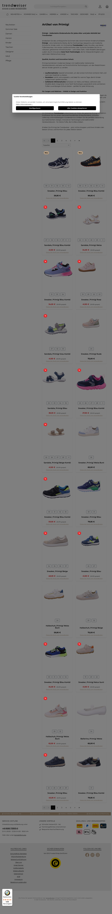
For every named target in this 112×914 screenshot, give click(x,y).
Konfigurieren (34, 108)
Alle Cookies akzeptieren (77, 108)
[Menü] (11, 890)
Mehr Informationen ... (24, 104)
